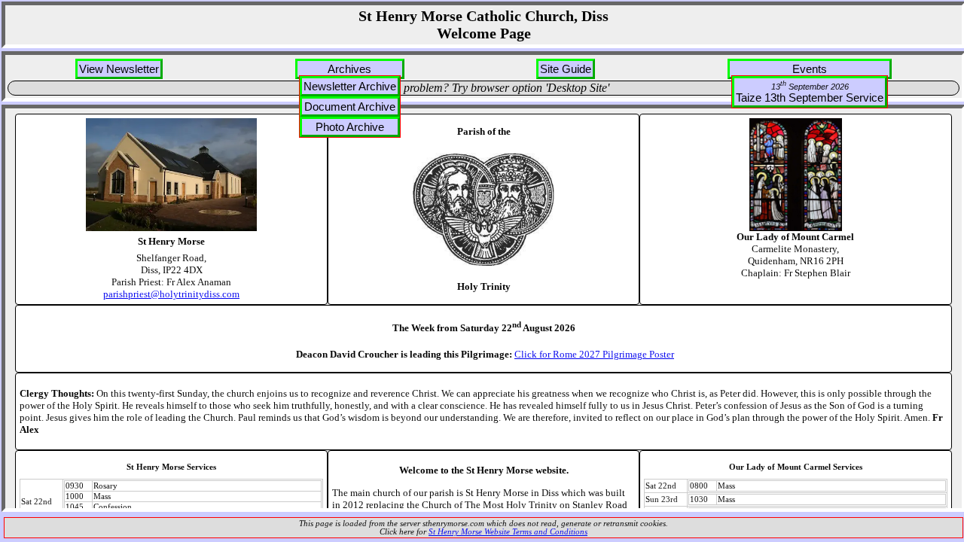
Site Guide (565, 68)
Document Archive (349, 106)
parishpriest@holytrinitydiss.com (171, 294)
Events (809, 68)
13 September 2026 (810, 85)
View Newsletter (119, 68)
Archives (349, 68)
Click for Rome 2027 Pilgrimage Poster (594, 354)
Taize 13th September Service (809, 92)
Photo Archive (350, 126)
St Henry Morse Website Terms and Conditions (508, 532)
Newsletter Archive (350, 86)
